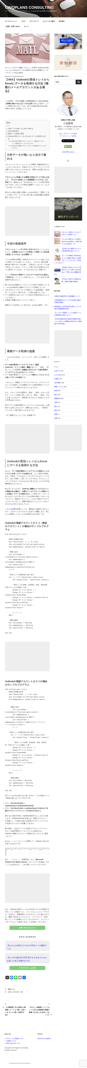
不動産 (56, 379)
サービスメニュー (11, 21)
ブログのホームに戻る (27, 968)
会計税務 (57, 382)
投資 (55, 390)
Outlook (16, 992)
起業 (55, 418)
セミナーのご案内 (49, 21)
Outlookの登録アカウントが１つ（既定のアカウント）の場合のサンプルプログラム (28, 142)
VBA (21, 992)
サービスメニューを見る (68, 136)
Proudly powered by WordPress (19, 1063)
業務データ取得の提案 (16, 133)
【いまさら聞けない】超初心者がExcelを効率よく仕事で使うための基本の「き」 (72, 241)
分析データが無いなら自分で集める (20, 128)
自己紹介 (62, 21)
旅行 (55, 394)
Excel (10, 992)
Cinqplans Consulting (29, 7)
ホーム (26, 26)
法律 (55, 402)
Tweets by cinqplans (44, 1038)
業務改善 (57, 398)
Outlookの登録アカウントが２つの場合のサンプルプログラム (29, 147)
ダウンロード (34, 21)
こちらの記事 (10, 509)
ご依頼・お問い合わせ (12, 26)
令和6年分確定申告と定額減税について (67, 296)
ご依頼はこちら (11, 1041)
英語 (55, 410)
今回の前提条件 (13, 131)
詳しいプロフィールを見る (68, 133)
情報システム (11, 989)
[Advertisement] (27, 221)
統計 (55, 406)
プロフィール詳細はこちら (15, 1038)
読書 (55, 414)
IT (55, 367)
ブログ (23, 21)
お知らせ (57, 371)
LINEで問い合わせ (68, 152)
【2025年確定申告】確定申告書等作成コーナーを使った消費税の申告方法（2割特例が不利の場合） (68, 321)
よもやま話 (58, 375)
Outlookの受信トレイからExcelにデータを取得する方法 (27, 137)
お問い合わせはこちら (27, 928)
